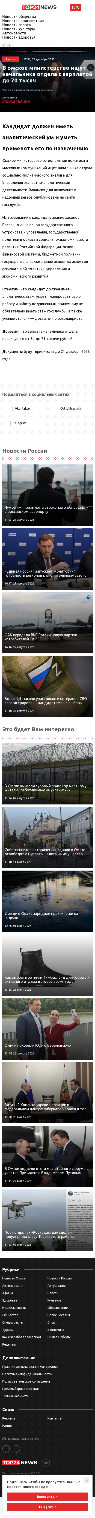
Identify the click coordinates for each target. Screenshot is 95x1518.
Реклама (8, 1418)
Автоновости (14, 33)
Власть (53, 1293)
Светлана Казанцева (16, 100)
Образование (58, 1308)
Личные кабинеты (15, 1396)
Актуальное (57, 1285)
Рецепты (9, 1344)
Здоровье (10, 1300)
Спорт (52, 1322)
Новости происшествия (23, 21)
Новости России (60, 1278)
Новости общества (19, 16)
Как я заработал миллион (21, 1337)
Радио (7, 1426)
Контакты (55, 1418)
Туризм (8, 1330)
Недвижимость (14, 1308)
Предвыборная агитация (20, 1389)
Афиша (7, 1293)
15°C (75, 7)
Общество (10, 1315)
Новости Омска (14, 1278)
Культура (54, 1300)
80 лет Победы (59, 1337)
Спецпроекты (12, 1322)
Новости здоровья (19, 37)
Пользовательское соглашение (26, 1381)
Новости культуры (18, 29)
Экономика (56, 1330)
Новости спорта (16, 25)
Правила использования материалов (30, 1367)
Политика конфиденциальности (27, 1374)
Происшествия (59, 1315)
